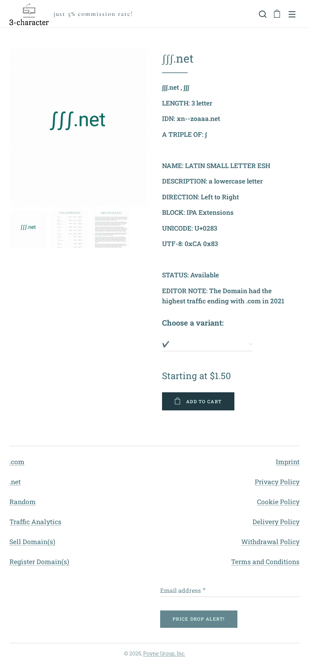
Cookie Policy (278, 501)
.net (15, 481)
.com (16, 461)
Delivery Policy (276, 521)
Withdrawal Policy (270, 541)
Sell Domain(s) (32, 541)
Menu (292, 13)
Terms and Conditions (265, 561)
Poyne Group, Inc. (164, 653)
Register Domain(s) (39, 561)
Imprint (288, 461)
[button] (261, 14)
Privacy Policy (277, 481)
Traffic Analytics (35, 521)
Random (22, 501)
